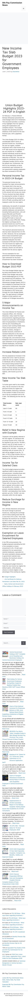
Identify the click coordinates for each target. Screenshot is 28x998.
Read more (5, 729)
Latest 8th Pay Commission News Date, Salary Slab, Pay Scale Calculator (12, 980)
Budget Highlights (10, 577)
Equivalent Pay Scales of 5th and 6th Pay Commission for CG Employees (13, 950)
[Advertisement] (14, 26)
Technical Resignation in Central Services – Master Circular (13, 963)
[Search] (23, 643)
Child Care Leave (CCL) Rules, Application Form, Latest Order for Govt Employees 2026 (14, 956)
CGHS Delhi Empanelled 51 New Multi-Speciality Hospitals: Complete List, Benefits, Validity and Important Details (13, 853)
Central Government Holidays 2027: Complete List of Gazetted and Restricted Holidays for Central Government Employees (13, 656)
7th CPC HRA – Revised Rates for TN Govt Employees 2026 (16, 828)
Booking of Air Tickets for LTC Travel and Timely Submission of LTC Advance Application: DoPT (13, 758)
